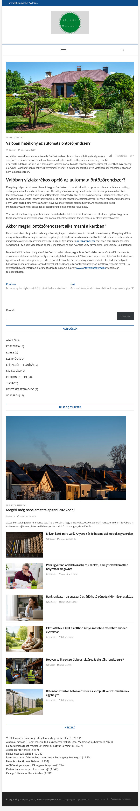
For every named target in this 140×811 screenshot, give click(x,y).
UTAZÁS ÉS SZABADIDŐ (20, 389)
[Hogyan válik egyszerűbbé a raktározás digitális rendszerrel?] (24, 671)
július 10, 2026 (67, 700)
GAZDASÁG (13, 370)
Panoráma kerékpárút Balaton (23, 761)
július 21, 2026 (67, 637)
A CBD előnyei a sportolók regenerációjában (31, 765)
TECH (9, 383)
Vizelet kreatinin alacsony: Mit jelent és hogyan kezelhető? (39, 737)
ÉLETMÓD (12, 358)
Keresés (10, 310)
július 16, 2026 (65, 665)
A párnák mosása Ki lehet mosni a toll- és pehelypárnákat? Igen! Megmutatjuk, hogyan (54, 741)
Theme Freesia (43, 799)
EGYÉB (10, 352)
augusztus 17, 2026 (69, 574)
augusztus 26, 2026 (67, 539)
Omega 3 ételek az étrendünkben (24, 773)
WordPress (56, 799)
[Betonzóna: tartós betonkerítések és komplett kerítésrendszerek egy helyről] (24, 702)
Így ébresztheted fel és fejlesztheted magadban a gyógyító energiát (44, 757)
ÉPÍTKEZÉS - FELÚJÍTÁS (16, 505)
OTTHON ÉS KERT (14, 137)
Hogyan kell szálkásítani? (20, 753)
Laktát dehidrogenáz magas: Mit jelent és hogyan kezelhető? (40, 745)
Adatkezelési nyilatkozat (121, 799)
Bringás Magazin (15, 799)
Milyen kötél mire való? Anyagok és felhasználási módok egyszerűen (89, 534)
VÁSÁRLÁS (12, 395)
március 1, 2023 (28, 150)
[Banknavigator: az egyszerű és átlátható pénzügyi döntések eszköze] (24, 608)
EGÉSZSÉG (12, 346)
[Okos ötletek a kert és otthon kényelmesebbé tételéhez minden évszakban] (24, 639)
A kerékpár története (18, 749)
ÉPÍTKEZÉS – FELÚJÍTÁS (20, 364)
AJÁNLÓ (11, 340)
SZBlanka (52, 574)
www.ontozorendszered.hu (91, 267)
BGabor (12, 150)
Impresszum (100, 799)
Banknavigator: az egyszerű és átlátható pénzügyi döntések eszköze (89, 596)
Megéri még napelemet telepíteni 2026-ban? (40, 510)
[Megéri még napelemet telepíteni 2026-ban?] (70, 458)
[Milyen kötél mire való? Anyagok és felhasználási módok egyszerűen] (24, 545)
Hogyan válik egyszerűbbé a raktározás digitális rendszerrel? (85, 659)
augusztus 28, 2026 (27, 516)
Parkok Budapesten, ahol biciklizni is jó (27, 769)
